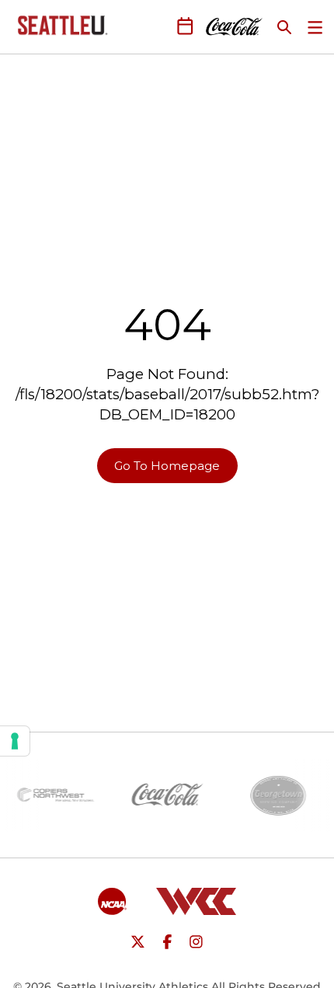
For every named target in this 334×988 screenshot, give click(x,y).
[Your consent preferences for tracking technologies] (15, 741)
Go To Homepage (167, 465)
